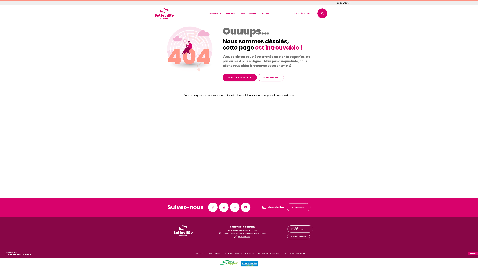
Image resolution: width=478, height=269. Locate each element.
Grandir (231, 13)
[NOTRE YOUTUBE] (246, 207)
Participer (215, 13)
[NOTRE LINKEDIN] (235, 207)
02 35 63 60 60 (244, 236)
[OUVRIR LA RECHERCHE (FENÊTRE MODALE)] (322, 13)
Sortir (265, 13)
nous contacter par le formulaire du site (271, 95)
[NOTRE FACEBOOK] (213, 207)
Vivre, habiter (249, 13)
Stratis (473, 254)
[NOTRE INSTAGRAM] (224, 207)
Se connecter (343, 2)
